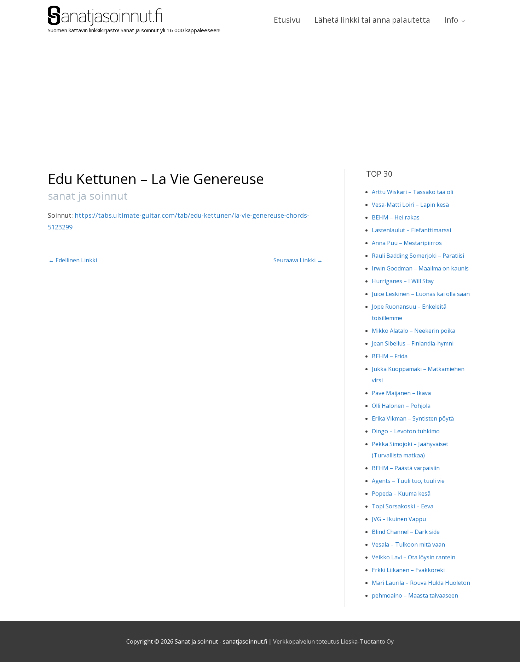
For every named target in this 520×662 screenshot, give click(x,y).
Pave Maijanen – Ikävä (401, 393)
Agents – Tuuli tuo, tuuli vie (408, 481)
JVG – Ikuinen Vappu (399, 519)
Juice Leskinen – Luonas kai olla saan (421, 294)
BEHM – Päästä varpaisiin (406, 468)
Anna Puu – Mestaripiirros (407, 243)
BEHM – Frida (390, 356)
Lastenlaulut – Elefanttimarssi (411, 230)
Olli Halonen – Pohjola (401, 406)
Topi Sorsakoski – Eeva (402, 506)
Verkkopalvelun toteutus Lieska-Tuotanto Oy (333, 641)
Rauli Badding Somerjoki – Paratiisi (418, 255)
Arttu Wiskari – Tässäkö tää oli (412, 192)
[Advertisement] (260, 92)
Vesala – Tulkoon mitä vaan (408, 544)
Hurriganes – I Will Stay (403, 281)
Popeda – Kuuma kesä (401, 493)
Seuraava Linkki (298, 260)
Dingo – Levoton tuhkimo (406, 431)
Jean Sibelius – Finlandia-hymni (412, 343)
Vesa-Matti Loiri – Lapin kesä (410, 205)
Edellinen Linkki (72, 260)
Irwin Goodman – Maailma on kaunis (420, 268)
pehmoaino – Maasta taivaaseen (415, 595)
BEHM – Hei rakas (396, 217)
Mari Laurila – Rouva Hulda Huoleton (421, 583)
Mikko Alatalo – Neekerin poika (413, 331)
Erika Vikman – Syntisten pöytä (413, 418)
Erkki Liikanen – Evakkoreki (408, 570)
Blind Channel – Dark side (406, 532)
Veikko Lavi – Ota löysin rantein (413, 557)
